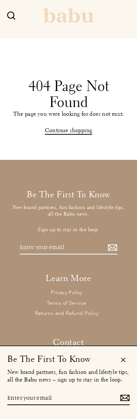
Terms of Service (66, 303)
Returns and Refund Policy (67, 313)
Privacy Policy (67, 292)
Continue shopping (68, 130)
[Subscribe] (111, 247)
